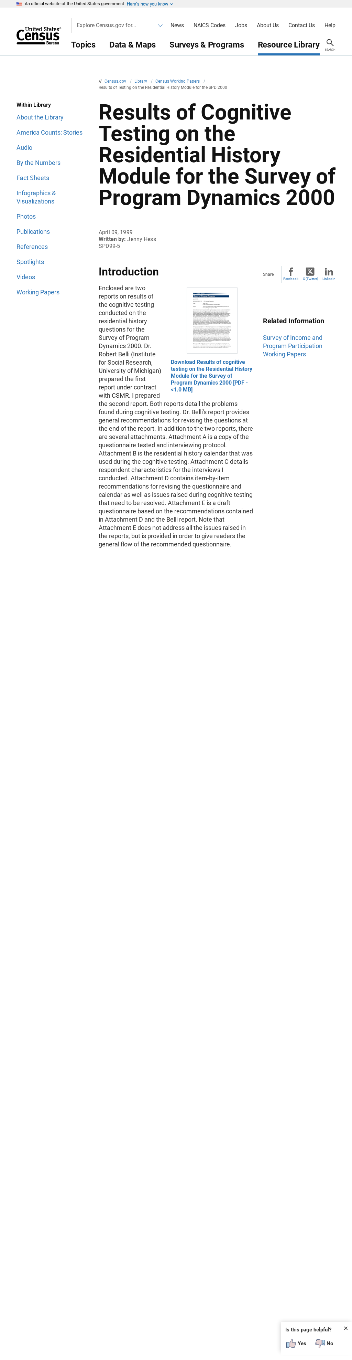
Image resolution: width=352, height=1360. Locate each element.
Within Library (33, 105)
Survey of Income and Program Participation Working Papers (292, 346)
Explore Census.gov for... (106, 25)
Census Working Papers (178, 81)
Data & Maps (132, 45)
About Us (268, 25)
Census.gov (115, 81)
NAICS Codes (210, 25)
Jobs (241, 25)
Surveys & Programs (206, 45)
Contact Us (301, 25)
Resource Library (289, 45)
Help (330, 25)
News (177, 25)
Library (141, 81)
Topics (83, 45)
